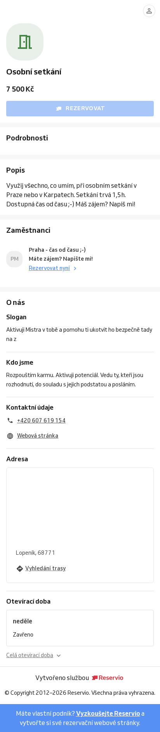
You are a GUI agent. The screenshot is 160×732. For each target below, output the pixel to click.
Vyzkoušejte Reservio (108, 713)
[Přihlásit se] (149, 11)
